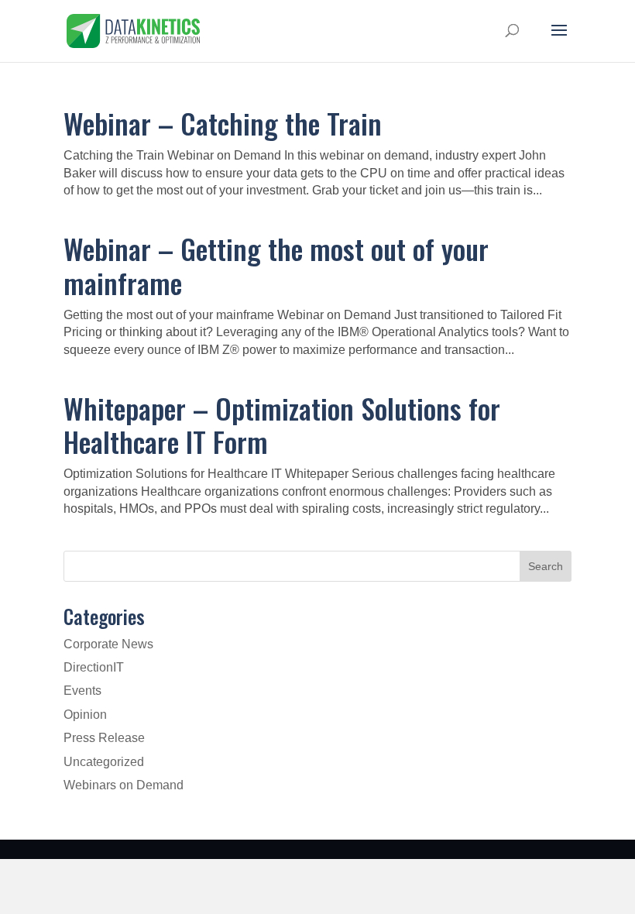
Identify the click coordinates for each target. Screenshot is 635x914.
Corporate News (108, 644)
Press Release (104, 737)
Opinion (85, 714)
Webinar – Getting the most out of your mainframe (276, 265)
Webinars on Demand (124, 785)
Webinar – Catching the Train (223, 122)
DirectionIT (94, 667)
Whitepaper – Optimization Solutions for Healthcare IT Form (282, 424)
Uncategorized (104, 761)
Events (82, 690)
